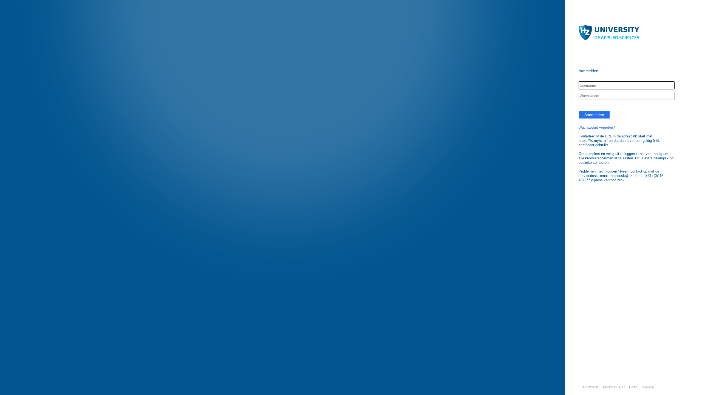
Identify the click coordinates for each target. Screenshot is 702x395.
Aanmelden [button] (594, 114)
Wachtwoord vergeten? (597, 127)
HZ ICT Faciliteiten (641, 387)
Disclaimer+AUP (614, 387)
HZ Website (591, 387)
